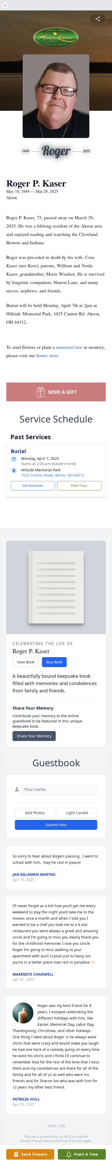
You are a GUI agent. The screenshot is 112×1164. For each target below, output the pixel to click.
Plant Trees (79, 485)
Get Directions (32, 485)
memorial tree (69, 347)
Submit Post (56, 824)
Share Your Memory (34, 735)
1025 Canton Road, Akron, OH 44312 (52, 475)
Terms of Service (70, 1141)
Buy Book (54, 661)
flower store (47, 355)
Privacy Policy (41, 1141)
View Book (25, 661)
